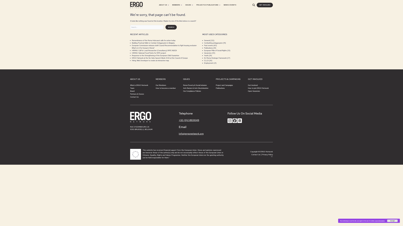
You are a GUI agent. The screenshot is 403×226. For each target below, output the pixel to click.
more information (380, 221)
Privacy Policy (267, 154)
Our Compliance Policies (192, 91)
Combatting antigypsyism (213, 43)
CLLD (206, 60)
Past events (208, 45)
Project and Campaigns (224, 85)
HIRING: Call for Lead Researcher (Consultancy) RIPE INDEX (154, 50)
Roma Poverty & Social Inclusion (195, 85)
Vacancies (207, 53)
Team (132, 88)
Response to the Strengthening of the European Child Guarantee (155, 55)
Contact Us (134, 97)
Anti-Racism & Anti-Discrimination (195, 88)
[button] (254, 5)
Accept (392, 221)
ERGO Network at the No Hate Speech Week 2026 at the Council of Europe (160, 58)
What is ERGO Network (139, 85)
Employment (208, 63)
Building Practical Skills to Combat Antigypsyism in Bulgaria (153, 43)
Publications (208, 48)
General (207, 40)
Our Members (161, 85)
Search (171, 27)
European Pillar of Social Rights (215, 50)
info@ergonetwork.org (191, 133)
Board (132, 91)
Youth (206, 55)
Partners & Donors (137, 94)
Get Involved (253, 85)
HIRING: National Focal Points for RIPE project (149, 53)
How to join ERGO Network (258, 88)
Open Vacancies (254, 91)
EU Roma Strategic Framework (215, 58)
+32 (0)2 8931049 (189, 120)
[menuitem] (164, 5)
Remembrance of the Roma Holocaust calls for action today (153, 40)
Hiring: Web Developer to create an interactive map (150, 60)
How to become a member (166, 88)
